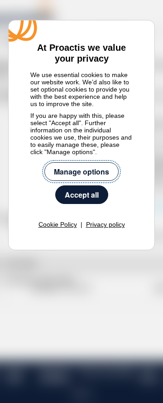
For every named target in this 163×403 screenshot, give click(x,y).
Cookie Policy (57, 224)
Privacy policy (105, 224)
